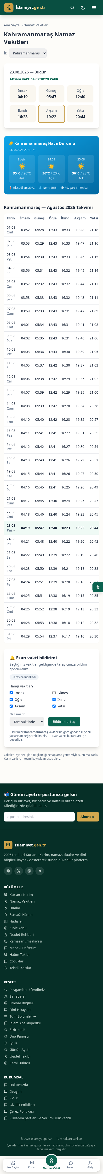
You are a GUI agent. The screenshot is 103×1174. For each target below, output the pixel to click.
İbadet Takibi (20, 1056)
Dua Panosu (19, 1036)
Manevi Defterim (23, 948)
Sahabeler (18, 996)
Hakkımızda (19, 1084)
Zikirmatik (17, 1029)
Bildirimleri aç (64, 721)
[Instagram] (29, 871)
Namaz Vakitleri (22, 901)
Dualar (15, 908)
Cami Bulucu (20, 1063)
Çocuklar (16, 961)
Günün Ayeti (19, 1049)
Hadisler (16, 921)
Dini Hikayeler (21, 1009)
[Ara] (72, 7)
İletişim (16, 1091)
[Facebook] (8, 871)
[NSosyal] (39, 871)
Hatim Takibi (19, 954)
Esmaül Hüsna (21, 914)
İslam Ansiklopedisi (25, 1023)
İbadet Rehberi (22, 934)
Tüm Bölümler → (23, 1016)
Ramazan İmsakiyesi (26, 941)
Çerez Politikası (22, 1111)
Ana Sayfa (12, 25)
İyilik (13, 1043)
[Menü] (94, 7)
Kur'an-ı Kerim (21, 894)
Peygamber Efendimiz (27, 989)
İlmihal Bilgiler (21, 1003)
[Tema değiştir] (83, 7)
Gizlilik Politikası (22, 1104)
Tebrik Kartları (21, 968)
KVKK (14, 1098)
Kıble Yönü (18, 928)
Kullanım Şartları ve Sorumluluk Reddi (40, 1118)
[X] (18, 871)
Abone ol (87, 816)
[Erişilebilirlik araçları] (97, 587)
